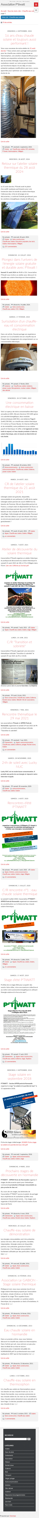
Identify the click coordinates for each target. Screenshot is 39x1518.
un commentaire (10, 536)
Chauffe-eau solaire (29, 11)
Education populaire (21, 241)
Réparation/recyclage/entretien (15, 1495)
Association (9, 1459)
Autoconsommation (11, 467)
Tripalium (28, 1058)
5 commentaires (10, 1418)
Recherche (9, 1435)
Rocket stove (6, 700)
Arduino (11, 872)
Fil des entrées (7, 22)
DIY (26, 149)
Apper (7, 533)
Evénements (9, 742)
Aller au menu (19, 1)
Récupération (16, 388)
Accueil (3, 11)
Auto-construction (18, 239)
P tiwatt (5, 151)
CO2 (16, 309)
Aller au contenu (12, 1)
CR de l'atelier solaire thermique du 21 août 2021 (19, 488)
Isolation (7, 386)
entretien (31, 149)
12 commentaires (10, 877)
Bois (6, 1472)
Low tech (8, 1501)
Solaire (7, 149)
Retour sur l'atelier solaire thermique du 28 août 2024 (19, 167)
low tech (32, 241)
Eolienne (31, 469)
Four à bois (8, 1505)
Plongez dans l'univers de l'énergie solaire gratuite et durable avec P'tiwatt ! (19, 263)
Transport (8, 1475)
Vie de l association (28, 700)
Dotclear (13, 1516)
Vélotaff (19, 700)
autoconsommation (8, 469)
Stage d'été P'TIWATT (19, 980)
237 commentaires (11, 246)
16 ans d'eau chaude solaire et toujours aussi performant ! (19, 39)
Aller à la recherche (26, 1)
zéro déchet (6, 390)
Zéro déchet (9, 1488)
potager (24, 744)
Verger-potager (10, 1478)
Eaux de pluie (9, 1452)
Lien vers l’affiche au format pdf (17, 565)
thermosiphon (12, 151)
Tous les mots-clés (14, 11)
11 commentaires (10, 967)
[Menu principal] (36, 4)
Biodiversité (9, 1498)
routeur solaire (25, 388)
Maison (7, 1462)
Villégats (20, 151)
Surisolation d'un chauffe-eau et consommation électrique (19, 325)
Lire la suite (5, 141)
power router (6, 388)
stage (29, 630)
